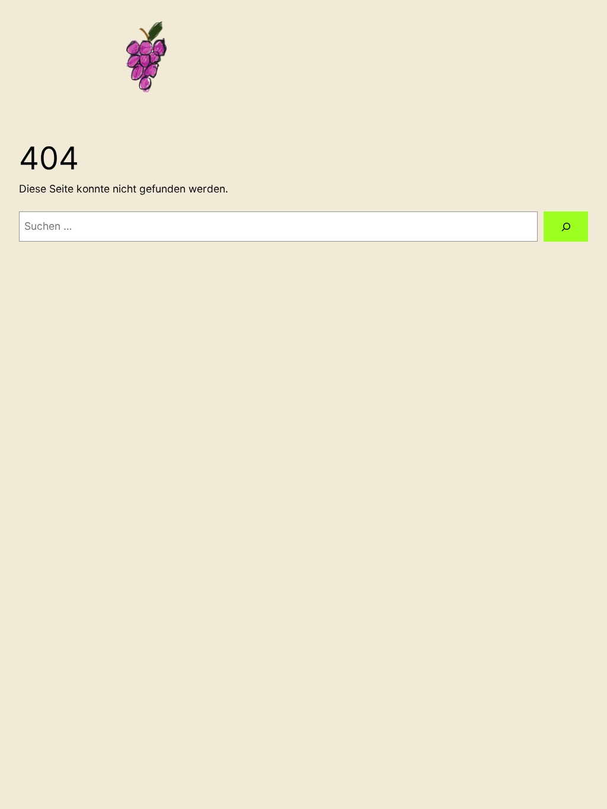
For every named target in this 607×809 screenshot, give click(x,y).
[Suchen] (566, 226)
